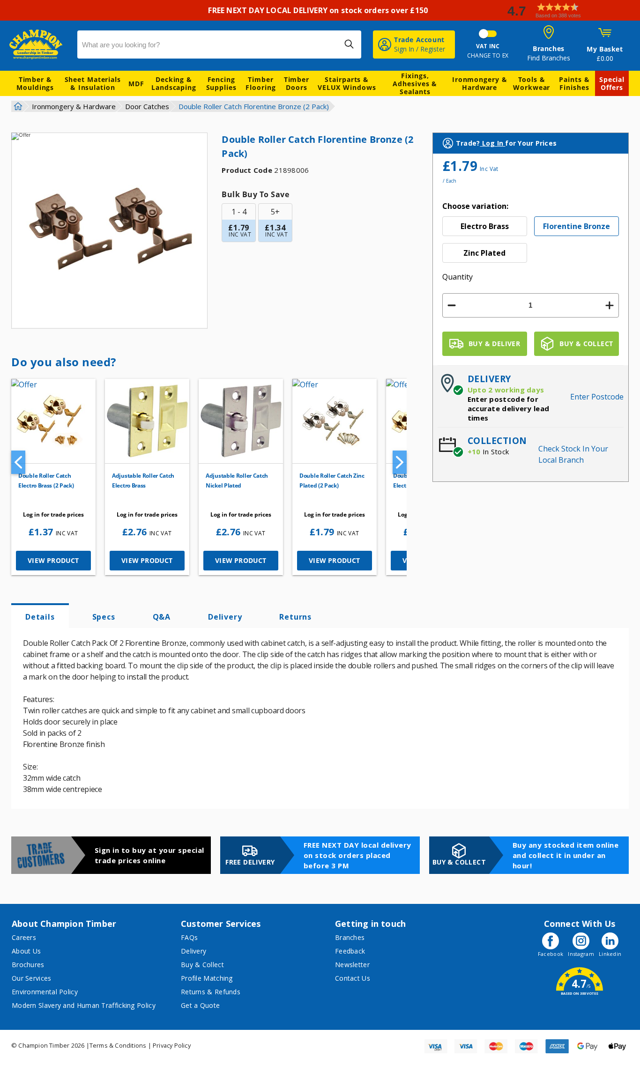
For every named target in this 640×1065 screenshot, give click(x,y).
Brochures (28, 964)
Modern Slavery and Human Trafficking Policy (84, 1005)
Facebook (550, 953)
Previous (18, 462)
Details (40, 617)
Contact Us (352, 978)
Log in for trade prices (53, 514)
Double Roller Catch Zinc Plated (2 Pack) (332, 480)
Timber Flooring (260, 83)
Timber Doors (296, 83)
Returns (295, 617)
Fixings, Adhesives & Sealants (415, 83)
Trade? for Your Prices (506, 143)
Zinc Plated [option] (484, 253)
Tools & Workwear (531, 83)
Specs (103, 617)
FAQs (189, 937)
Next (400, 462)
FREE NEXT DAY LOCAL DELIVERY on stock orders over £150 (320, 10)
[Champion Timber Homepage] (38, 44)
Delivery (225, 617)
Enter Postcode (597, 397)
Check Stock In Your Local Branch (573, 454)
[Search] (349, 44)
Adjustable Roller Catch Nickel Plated (237, 480)
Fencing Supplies (221, 83)
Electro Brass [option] (485, 226)
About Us (26, 951)
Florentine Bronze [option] (576, 226)
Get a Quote (200, 1005)
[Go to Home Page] (16, 106)
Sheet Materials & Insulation (93, 83)
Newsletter (352, 964)
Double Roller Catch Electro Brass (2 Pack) (46, 480)
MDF (136, 83)
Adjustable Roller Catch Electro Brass (143, 480)
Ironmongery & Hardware (479, 83)
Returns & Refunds (210, 991)
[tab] (40, 616)
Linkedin (610, 953)
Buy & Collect (202, 964)
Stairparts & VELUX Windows (347, 83)
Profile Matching (207, 978)
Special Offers (612, 83)
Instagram (581, 953)
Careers (24, 937)
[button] (569, 10)
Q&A (162, 617)
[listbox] (530, 239)
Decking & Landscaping (173, 83)
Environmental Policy (45, 991)
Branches (350, 937)
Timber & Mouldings (35, 83)
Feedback (350, 951)
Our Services (32, 978)
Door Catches (147, 106)
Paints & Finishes (574, 83)
